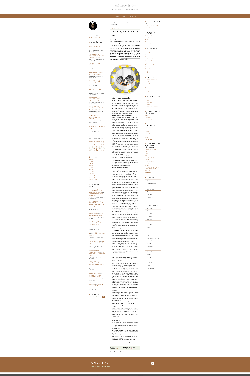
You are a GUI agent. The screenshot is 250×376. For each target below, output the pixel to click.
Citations (149, 192)
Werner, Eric (148, 56)
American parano (149, 139)
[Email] (152, 363)
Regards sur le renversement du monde (152, 136)
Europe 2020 (148, 133)
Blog (148, 186)
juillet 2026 (91, 161)
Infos (148, 227)
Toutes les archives (93, 179)
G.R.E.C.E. (147, 98)
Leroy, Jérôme (148, 50)
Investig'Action (148, 165)
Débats (149, 202)
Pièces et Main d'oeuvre (150, 157)
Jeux (148, 230)
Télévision (149, 262)
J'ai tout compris (148, 87)
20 (99, 148)
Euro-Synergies (148, 85)
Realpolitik (147, 131)
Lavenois (91, 222)
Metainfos (147, 91)
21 (101, 148)
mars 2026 (91, 169)
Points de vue (118, 348)
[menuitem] (116, 16)
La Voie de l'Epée (149, 44)
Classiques (149, 194)
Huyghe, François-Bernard (151, 58)
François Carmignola (94, 241)
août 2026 (91, 159)
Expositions (149, 219)
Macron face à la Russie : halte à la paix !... (97, 253)
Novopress (147, 153)
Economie (149, 211)
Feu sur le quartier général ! (151, 79)
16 (89, 148)
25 (94, 150)
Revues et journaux (151, 252)
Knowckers (147, 170)
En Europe (149, 213)
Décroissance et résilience (153, 205)
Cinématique (148, 117)
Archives (124, 16)
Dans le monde (150, 200)
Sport (148, 260)
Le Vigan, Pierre (148, 71)
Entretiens (149, 216)
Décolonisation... (114, 24)
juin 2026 (91, 163)
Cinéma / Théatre (151, 189)
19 (96, 148)
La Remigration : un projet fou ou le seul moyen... (96, 204)
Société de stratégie (149, 40)
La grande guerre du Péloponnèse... (117, 22)
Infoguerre (147, 155)
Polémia (147, 151)
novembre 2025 (92, 177)
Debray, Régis (148, 52)
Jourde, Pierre (148, 73)
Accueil (116, 16)
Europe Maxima (148, 83)
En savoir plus (140, 374)
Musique (149, 243)
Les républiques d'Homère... (96, 82)
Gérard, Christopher (149, 69)
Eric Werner (148, 27)
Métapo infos (125, 5)
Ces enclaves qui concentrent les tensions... (96, 224)
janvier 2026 (91, 173)
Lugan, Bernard (148, 63)
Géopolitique (150, 224)
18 (94, 148)
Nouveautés (150, 246)
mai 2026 (91, 165)
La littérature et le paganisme (152, 106)
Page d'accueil (129, 22)
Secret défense (148, 42)
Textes (148, 265)
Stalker (146, 115)
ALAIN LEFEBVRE (93, 203)
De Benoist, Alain (149, 61)
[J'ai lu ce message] (248, 374)
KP (89, 233)
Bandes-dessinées (151, 183)
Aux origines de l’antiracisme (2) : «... (96, 243)
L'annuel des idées (149, 161)
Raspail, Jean (148, 67)
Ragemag (147, 89)
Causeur (147, 159)
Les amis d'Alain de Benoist (151, 25)
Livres (148, 232)
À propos (133, 16)
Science (149, 254)
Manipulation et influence (153, 238)
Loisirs (148, 235)
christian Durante (93, 213)
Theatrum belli (148, 36)
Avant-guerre (148, 172)
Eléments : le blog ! (149, 102)
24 (92, 150)
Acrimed (147, 163)
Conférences (150, 197)
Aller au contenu (4, 1)
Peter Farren (92, 263)
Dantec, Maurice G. (149, 65)
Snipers (149, 257)
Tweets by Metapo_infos (94, 37)
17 (92, 148)
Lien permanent (133, 347)
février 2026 (91, 171)
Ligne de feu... (92, 65)
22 (103, 148)
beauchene (92, 284)
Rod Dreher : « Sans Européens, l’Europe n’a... (96, 264)
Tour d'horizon (150, 268)
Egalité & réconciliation (150, 81)
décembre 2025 (92, 175)
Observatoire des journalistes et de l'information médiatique (153, 168)
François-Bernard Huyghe (151, 149)
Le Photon (147, 104)
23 (89, 150)
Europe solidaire (149, 127)
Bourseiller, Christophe (150, 55)
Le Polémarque (148, 38)
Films (148, 222)
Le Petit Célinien (148, 119)
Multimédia (149, 241)
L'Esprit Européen (149, 129)
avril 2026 (91, 167)
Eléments (147, 100)
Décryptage (149, 208)
